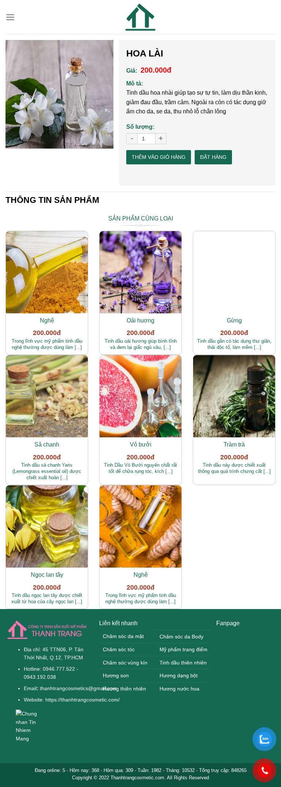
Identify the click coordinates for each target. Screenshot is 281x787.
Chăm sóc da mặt (123, 636)
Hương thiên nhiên (124, 689)
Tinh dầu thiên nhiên (183, 663)
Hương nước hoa (179, 689)
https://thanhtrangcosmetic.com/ (82, 700)
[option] (59, 94)
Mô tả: (134, 83)
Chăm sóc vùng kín (125, 663)
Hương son (116, 675)
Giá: (131, 71)
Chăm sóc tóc (119, 649)
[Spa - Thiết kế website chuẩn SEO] (140, 17)
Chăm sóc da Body (181, 637)
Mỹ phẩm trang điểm (183, 649)
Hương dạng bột (179, 675)
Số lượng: (140, 127)
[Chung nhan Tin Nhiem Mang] (30, 726)
